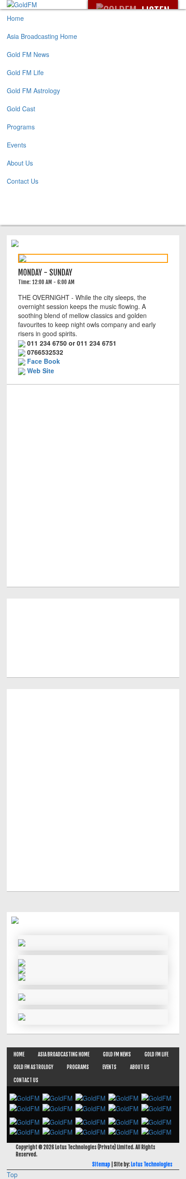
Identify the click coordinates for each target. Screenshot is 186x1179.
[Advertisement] (93, 482)
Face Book (43, 361)
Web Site (40, 370)
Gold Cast (21, 108)
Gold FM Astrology (33, 90)
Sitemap (101, 1164)
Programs (21, 126)
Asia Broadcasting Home (42, 36)
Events (16, 144)
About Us (20, 162)
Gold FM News (28, 54)
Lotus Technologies (151, 1164)
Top (12, 1174)
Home (15, 18)
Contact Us (22, 180)
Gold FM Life (25, 72)
